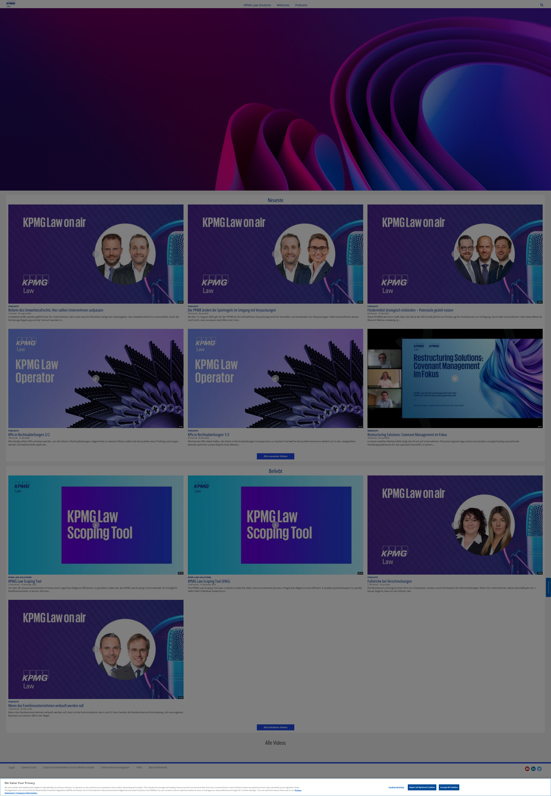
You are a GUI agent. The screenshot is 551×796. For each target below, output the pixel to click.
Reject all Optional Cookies (422, 787)
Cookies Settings (396, 787)
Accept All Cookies (449, 787)
